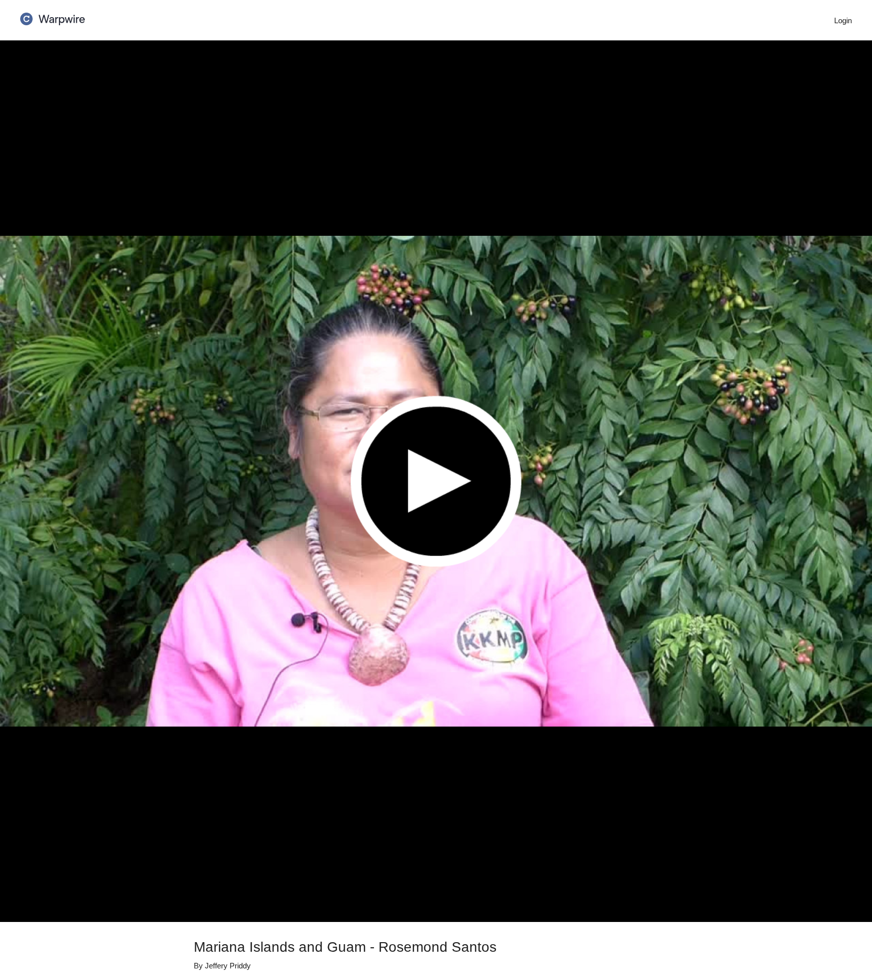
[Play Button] (436, 481)
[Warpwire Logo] (52, 16)
